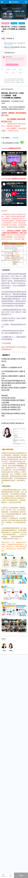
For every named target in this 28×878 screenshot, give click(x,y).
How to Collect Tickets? (12, 64)
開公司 (14, 69)
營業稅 (6, 72)
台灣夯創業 (7, 69)
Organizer (3, 876)
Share (24, 5)
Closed (21, 875)
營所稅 (20, 69)
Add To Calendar (8, 44)
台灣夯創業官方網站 (9, 52)
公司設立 (13, 72)
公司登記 (20, 72)
